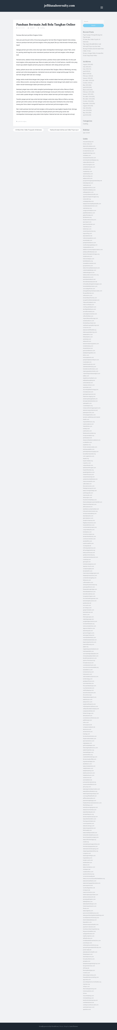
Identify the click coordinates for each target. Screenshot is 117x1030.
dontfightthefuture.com (89, 309)
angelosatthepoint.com (89, 704)
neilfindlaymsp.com (88, 690)
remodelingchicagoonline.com (91, 844)
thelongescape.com (88, 617)
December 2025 (87, 80)
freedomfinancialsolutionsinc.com (92, 803)
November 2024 (87, 99)
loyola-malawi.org (88, 460)
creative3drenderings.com (90, 757)
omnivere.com (87, 169)
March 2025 (86, 89)
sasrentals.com (87, 387)
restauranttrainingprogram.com (91, 408)
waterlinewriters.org (88, 750)
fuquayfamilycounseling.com (91, 977)
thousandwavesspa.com (89, 685)
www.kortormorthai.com (89, 809)
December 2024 (87, 96)
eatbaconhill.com (87, 178)
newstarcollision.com (88, 385)
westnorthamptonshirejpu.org (91, 254)
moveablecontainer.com (89, 263)
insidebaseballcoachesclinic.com (92, 940)
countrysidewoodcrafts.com (90, 194)
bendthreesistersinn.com (90, 658)
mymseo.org (86, 984)
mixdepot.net (86, 869)
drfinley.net (86, 968)
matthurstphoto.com (88, 936)
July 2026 (85, 66)
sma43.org (86, 842)
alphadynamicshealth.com (90, 952)
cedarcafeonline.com (88, 162)
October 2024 (87, 101)
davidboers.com (87, 764)
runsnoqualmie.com (88, 823)
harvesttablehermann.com (90, 286)
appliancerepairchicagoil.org (91, 196)
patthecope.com (87, 720)
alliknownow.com (87, 506)
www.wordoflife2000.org (89, 330)
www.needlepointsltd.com (90, 832)
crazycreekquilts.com (88, 529)
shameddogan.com (88, 752)
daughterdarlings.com (89, 153)
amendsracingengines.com (90, 807)
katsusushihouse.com (89, 552)
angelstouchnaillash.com (90, 378)
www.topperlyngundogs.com (91, 793)
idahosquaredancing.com (90, 332)
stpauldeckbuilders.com (89, 819)
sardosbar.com (87, 339)
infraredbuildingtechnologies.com (92, 284)
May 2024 (85, 112)
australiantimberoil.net (89, 279)
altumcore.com (87, 729)
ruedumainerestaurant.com (90, 557)
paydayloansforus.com (89, 187)
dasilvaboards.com (88, 516)
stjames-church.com (88, 566)
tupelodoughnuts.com (89, 364)
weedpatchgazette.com (89, 353)
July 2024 (85, 108)
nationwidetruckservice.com (90, 676)
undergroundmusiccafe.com (90, 1005)
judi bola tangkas (22, 121)
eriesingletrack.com (88, 357)
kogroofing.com (87, 233)
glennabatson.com (88, 518)
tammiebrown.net (88, 612)
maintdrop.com (87, 226)
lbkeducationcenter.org (89, 433)
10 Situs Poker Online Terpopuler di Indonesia (29, 130)
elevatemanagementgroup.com (91, 963)
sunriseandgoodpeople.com (90, 653)
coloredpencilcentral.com (90, 314)
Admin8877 (32, 28)
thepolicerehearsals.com (89, 504)
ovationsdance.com (88, 424)
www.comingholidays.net (90, 490)
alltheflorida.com (87, 938)
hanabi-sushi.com (88, 860)
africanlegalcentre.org (89, 550)
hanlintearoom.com (88, 956)
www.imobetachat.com (89, 766)
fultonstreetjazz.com (88, 258)
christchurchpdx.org (88, 534)
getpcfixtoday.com (88, 215)
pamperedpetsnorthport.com (91, 359)
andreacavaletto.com (88, 449)
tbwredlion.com (87, 922)
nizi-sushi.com (87, 605)
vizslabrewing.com (88, 346)
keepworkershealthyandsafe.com (92, 203)
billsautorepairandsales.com (90, 924)
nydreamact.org (87, 208)
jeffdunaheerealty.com (59, 5)
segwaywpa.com (87, 743)
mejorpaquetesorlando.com (90, 371)
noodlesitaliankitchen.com (90, 206)
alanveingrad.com (88, 630)
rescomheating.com (88, 995)
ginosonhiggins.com (88, 633)
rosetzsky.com (87, 559)
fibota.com (86, 908)
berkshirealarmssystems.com (91, 343)
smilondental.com (88, 382)
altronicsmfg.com (87, 176)
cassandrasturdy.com (88, 477)
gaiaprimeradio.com (88, 610)
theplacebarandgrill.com (89, 697)
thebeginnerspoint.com (89, 488)
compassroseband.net (89, 727)
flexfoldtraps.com (88, 805)
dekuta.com (86, 865)
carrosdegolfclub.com (89, 288)
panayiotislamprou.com (89, 242)
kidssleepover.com (88, 183)
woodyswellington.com (89, 899)
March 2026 (86, 73)
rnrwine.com (86, 972)
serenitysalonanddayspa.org (90, 160)
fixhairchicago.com (88, 713)
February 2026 (87, 76)
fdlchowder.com (87, 830)
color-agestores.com (88, 456)
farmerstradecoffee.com (89, 759)
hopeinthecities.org (88, 470)
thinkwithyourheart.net (89, 323)
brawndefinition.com (88, 525)
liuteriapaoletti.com (88, 651)
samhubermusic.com (88, 1007)
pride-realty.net (87, 949)
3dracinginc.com (87, 497)
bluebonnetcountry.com (89, 219)
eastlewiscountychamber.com (91, 509)
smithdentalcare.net (88, 1002)
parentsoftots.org (88, 754)
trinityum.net (86, 890)
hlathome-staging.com (89, 396)
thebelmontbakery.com (89, 190)
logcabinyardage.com (89, 761)
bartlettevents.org (88, 261)
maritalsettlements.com (89, 637)
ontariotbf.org (87, 199)
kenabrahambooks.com (89, 536)
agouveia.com (87, 979)
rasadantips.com (87, 171)
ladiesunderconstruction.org (91, 275)
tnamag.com (86, 734)
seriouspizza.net (87, 724)
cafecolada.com (87, 483)
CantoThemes (73, 1026)
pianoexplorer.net (88, 885)
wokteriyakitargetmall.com (90, 399)
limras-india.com (87, 144)
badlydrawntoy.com (88, 770)
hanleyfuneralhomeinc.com (90, 369)
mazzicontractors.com (89, 892)
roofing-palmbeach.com (89, 307)
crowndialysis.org (88, 405)
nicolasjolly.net (87, 545)
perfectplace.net (87, 437)
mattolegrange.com (88, 619)
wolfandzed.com (87, 862)
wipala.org (86, 458)
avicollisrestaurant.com (89, 692)
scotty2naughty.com (88, 568)
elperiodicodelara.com (89, 146)
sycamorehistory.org (88, 874)
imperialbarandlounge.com (90, 318)
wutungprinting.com (88, 635)
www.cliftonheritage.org (89, 839)
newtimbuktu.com (88, 173)
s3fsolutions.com (87, 295)
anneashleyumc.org (88, 814)
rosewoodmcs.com (88, 871)
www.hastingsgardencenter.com (91, 883)
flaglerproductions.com (89, 522)
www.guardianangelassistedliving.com (93, 915)
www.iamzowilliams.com (89, 881)
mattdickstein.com (88, 768)
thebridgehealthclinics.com (90, 747)
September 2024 (87, 103)
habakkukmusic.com (88, 775)
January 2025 (86, 94)
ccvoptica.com (87, 853)
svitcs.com (86, 722)
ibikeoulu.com (87, 580)
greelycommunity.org (89, 555)
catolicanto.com (87, 431)
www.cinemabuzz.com (89, 867)
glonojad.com (86, 561)
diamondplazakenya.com (90, 920)
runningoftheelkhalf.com (90, 796)
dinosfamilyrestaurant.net (90, 281)
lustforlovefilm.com (88, 543)
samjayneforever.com (88, 933)
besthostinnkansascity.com (90, 1000)
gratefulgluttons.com (88, 472)
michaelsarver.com (88, 392)
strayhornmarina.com (89, 520)
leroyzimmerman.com (89, 965)
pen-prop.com (87, 786)
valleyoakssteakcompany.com (91, 708)
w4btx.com (86, 376)
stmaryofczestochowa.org (90, 584)
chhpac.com (86, 986)
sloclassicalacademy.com (89, 513)
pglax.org (85, 646)
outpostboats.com (88, 465)
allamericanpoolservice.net (90, 410)
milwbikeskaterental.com (90, 640)
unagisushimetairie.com (89, 210)
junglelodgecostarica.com (90, 621)
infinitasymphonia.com (89, 548)
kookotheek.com (87, 240)
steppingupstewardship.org (90, 851)
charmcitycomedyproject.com (91, 573)
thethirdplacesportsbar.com (90, 894)
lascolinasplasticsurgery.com (91, 837)
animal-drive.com (87, 731)
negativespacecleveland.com (90, 649)
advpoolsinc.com (87, 702)
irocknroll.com (87, 327)
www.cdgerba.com (88, 910)
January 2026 (86, 78)
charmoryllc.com (87, 495)
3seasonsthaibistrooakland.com (91, 440)
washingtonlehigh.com (89, 855)
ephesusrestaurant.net (89, 897)
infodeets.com (87, 155)
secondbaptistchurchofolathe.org (92, 982)
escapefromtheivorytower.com (91, 300)
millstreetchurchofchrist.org (90, 945)
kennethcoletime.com (89, 594)
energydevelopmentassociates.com (92, 291)
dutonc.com (86, 614)
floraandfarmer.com (88, 293)
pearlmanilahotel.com (89, 224)
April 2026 (86, 71)
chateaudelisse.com (88, 247)
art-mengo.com (87, 607)
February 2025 (87, 92)
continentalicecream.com (90, 527)
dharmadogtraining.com (89, 988)
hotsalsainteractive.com (89, 157)
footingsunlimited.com (89, 821)
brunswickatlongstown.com (90, 598)
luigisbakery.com (87, 858)
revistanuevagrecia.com (89, 564)
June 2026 (86, 69)
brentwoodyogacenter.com (90, 846)
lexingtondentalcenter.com (90, 401)
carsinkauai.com (87, 943)
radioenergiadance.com (89, 238)
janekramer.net (87, 603)
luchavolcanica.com (88, 672)
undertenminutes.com (89, 167)
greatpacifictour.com (88, 681)
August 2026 (86, 64)
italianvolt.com (87, 341)
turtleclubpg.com (87, 679)
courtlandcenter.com (88, 688)
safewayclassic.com (88, 192)
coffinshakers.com (88, 582)
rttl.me (85, 993)
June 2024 (86, 110)
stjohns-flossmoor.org (89, 660)
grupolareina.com (88, 265)
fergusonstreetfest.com (89, 931)
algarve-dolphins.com (89, 628)
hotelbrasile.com (87, 256)
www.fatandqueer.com (89, 812)
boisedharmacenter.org (89, 454)
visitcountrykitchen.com (89, 626)
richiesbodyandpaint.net (89, 148)
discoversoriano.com (88, 486)
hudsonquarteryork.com (89, 906)
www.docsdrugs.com (88, 826)
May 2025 (85, 85)
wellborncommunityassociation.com (93, 249)
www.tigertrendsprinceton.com (91, 789)
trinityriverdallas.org (88, 435)
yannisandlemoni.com (89, 350)
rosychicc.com (87, 463)
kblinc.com (86, 355)
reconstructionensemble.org (90, 667)
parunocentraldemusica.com (91, 913)
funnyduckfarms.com (88, 959)
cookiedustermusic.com (89, 665)
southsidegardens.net (89, 887)
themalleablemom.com (89, 591)
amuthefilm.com (87, 541)
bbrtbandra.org (87, 217)
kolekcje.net (86, 428)
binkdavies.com (87, 532)
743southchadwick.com (89, 302)
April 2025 (86, 87)
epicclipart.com (87, 222)
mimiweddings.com (88, 998)
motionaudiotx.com (88, 991)
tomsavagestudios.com (89, 415)
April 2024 (86, 115)
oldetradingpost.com (88, 272)
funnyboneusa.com (88, 662)
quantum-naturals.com (89, 927)
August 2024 (86, 105)
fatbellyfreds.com (87, 901)
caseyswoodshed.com (89, 711)
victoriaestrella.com (88, 683)
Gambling (42, 28)
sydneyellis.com (87, 403)
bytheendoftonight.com (89, 467)
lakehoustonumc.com (89, 773)
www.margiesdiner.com (89, 828)
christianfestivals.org (88, 623)
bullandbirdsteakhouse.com (90, 835)
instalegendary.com (88, 201)
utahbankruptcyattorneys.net (91, 325)
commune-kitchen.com (89, 539)
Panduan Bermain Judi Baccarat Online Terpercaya (64, 130)
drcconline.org (87, 695)
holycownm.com (87, 674)
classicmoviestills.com (89, 481)
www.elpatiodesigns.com (89, 904)
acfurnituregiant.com (88, 164)
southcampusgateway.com (90, 245)
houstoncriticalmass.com (90, 499)
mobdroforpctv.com (88, 474)
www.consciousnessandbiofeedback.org (94, 878)
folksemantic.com (88, 337)
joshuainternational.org (89, 782)
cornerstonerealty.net (89, 876)
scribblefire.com (87, 442)
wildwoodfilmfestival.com (90, 252)
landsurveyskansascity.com (90, 816)
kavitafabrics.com (87, 669)
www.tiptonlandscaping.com (90, 848)
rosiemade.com (87, 362)
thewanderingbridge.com (90, 589)
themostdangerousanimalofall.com (92, 502)
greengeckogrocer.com (89, 394)
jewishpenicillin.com (88, 412)
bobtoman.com (87, 229)
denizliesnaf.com (87, 715)
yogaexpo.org (87, 444)
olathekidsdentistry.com (89, 366)
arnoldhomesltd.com (88, 311)
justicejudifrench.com (89, 587)
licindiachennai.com (88, 151)
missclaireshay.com (88, 141)
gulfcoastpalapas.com (89, 745)
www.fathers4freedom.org (90, 791)
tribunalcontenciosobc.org (90, 511)
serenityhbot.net (87, 780)
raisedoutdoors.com (88, 320)
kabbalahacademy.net (89, 380)
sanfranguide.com (88, 493)
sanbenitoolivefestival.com (90, 479)
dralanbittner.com (88, 348)
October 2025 (87, 83)
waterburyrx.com (87, 699)
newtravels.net (87, 185)
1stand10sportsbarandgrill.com (91, 373)
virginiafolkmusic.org (89, 421)
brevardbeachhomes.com (90, 297)
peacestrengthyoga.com (89, 800)
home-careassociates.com (90, 447)
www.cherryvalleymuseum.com (91, 268)
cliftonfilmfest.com (88, 316)
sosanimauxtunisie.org (89, 231)
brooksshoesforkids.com (89, 736)
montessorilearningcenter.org (91, 929)
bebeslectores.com (88, 277)
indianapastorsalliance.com (90, 706)
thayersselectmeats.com (89, 738)
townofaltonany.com (88, 644)
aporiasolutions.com (88, 741)
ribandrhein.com (87, 426)
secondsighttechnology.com (90, 389)
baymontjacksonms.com (89, 642)
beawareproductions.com (90, 575)
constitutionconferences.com (91, 718)
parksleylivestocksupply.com (90, 451)
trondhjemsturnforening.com (91, 917)
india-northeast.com (88, 304)
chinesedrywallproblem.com (90, 656)
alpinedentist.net (87, 235)
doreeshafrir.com (87, 571)
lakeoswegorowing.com (89, 975)
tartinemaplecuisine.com (89, 600)
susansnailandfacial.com (89, 784)
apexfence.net (87, 1009)
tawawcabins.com (88, 334)
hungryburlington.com (89, 596)
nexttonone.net (87, 777)
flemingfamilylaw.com (89, 970)
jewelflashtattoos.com (89, 213)
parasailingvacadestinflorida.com (92, 947)
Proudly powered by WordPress (48, 1026)
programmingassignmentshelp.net (92, 180)
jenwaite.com (86, 961)
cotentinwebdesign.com (89, 270)
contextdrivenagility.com (89, 578)
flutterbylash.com (87, 954)
